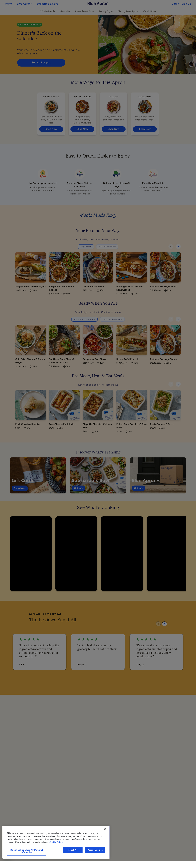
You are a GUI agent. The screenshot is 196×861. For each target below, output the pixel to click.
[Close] (104, 829)
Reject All (72, 850)
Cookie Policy (56, 842)
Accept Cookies (95, 850)
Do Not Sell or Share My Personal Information (26, 851)
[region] (56, 842)
